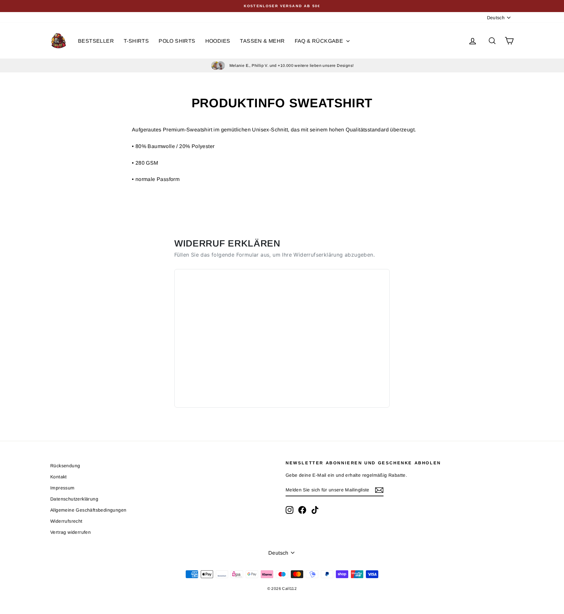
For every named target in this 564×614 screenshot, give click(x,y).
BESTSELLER (96, 41)
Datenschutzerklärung (74, 499)
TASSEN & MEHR (262, 41)
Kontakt (58, 476)
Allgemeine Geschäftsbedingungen (88, 510)
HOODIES (217, 41)
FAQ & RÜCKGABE (320, 41)
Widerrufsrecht (66, 521)
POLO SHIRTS (177, 41)
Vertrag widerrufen (70, 532)
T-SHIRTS (136, 41)
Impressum (62, 487)
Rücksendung (65, 465)
